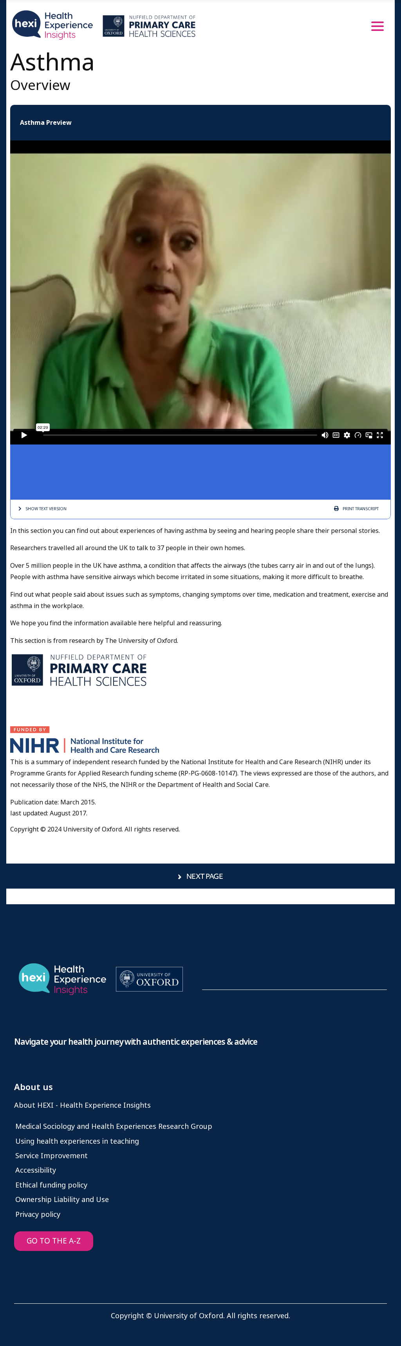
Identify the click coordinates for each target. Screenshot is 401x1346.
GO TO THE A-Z (54, 1241)
